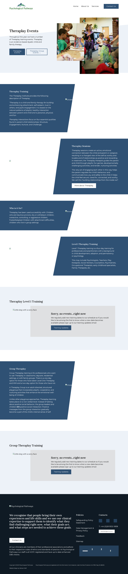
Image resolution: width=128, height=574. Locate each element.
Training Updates (61, 328)
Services (95, 6)
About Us (85, 6)
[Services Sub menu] (100, 6)
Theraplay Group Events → (37, 52)
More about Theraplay (84, 186)
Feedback (80, 536)
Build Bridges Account (107, 531)
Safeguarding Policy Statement (84, 521)
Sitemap (79, 541)
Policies (79, 515)
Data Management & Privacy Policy (85, 529)
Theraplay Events (17, 52)
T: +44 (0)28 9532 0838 (108, 526)
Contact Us (111, 6)
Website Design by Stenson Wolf (18, 568)
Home (75, 6)
